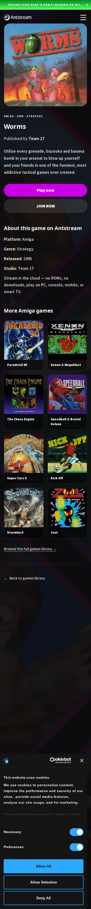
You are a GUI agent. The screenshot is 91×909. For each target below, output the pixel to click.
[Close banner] (81, 760)
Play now (45, 190)
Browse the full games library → (30, 548)
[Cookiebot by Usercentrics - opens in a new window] (52, 760)
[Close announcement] (87, 5)
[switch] (76, 847)
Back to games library (24, 578)
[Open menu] (83, 17)
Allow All (43, 866)
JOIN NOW (45, 206)
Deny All (43, 898)
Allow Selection (43, 882)
